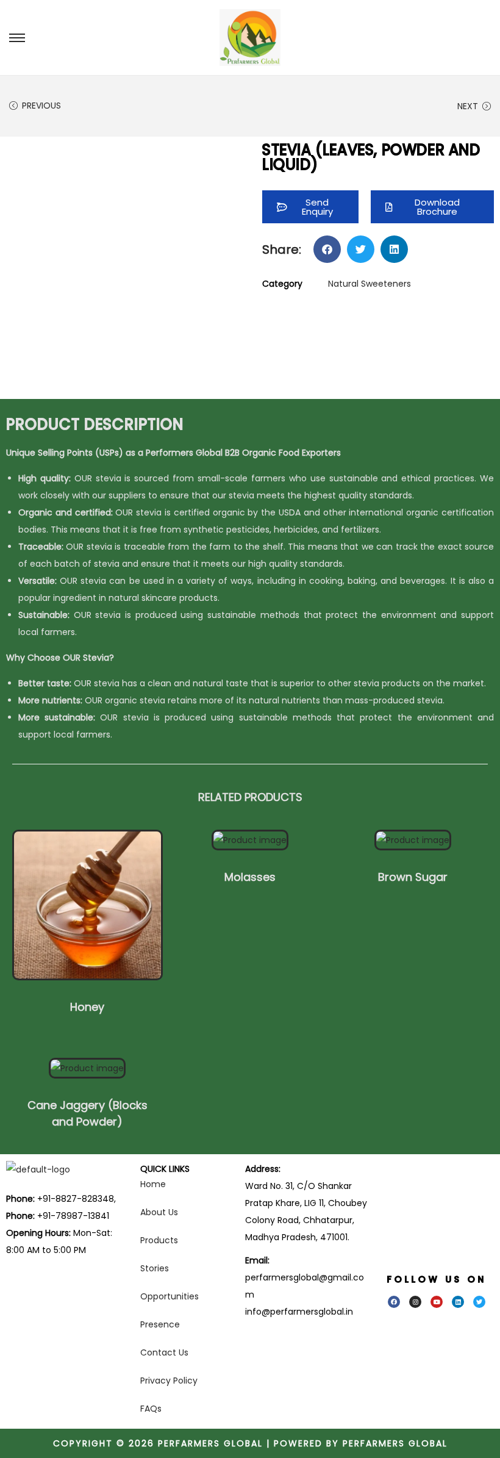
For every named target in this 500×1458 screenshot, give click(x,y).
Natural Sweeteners (369, 284)
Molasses (250, 877)
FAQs (151, 1408)
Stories (154, 1268)
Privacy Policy (169, 1380)
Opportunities (169, 1296)
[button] (432, 206)
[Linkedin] (458, 1302)
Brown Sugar (413, 877)
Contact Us (164, 1352)
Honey (87, 1006)
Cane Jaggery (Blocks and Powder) (87, 1113)
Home (153, 1184)
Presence (160, 1324)
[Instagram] (415, 1302)
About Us (159, 1212)
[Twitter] (479, 1302)
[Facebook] (394, 1302)
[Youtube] (436, 1302)
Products (159, 1240)
